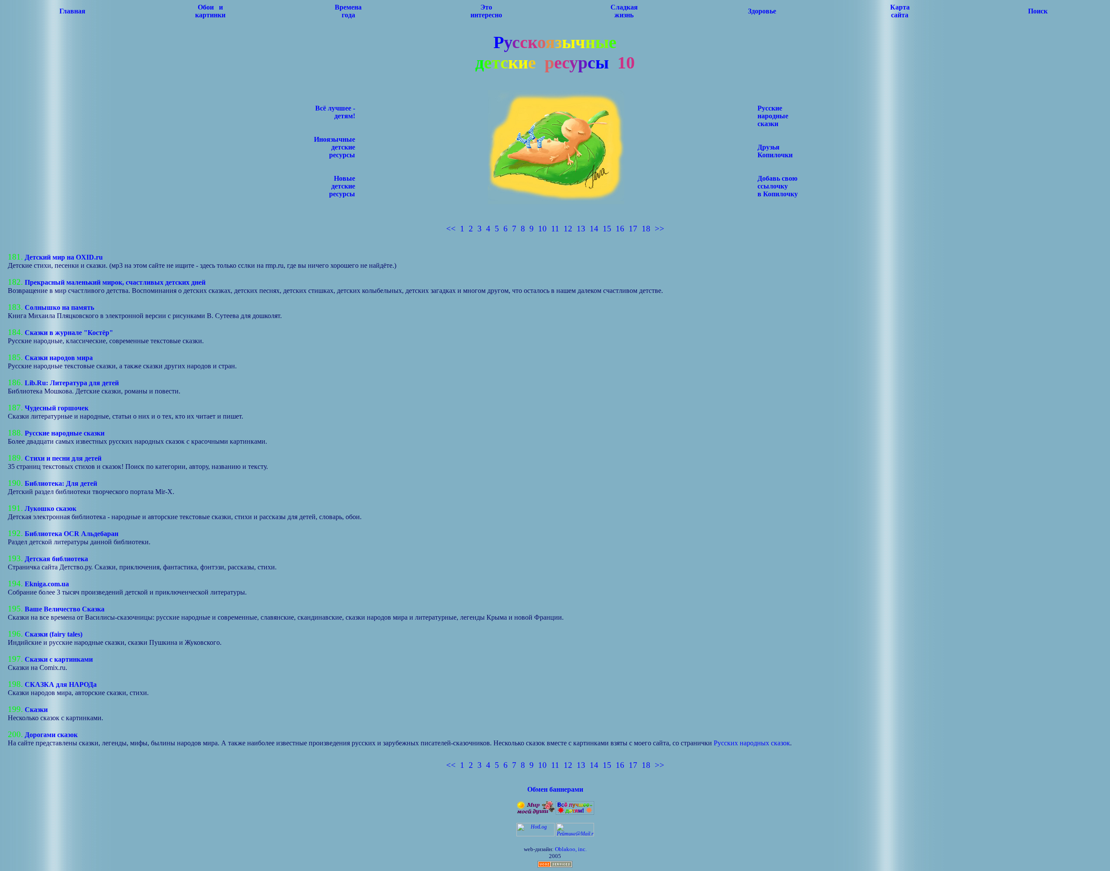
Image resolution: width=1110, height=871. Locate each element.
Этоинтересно (486, 11)
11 (555, 228)
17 (633, 228)
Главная (72, 11)
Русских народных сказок (752, 743)
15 (607, 228)
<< (451, 228)
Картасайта (900, 11)
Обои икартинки (210, 11)
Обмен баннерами (555, 789)
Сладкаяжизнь (624, 11)
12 (568, 228)
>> (659, 228)
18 (646, 228)
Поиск (1038, 11)
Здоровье (762, 11)
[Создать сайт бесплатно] (555, 866)
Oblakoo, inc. (571, 849)
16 (620, 228)
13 (581, 228)
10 (542, 228)
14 (594, 228)
